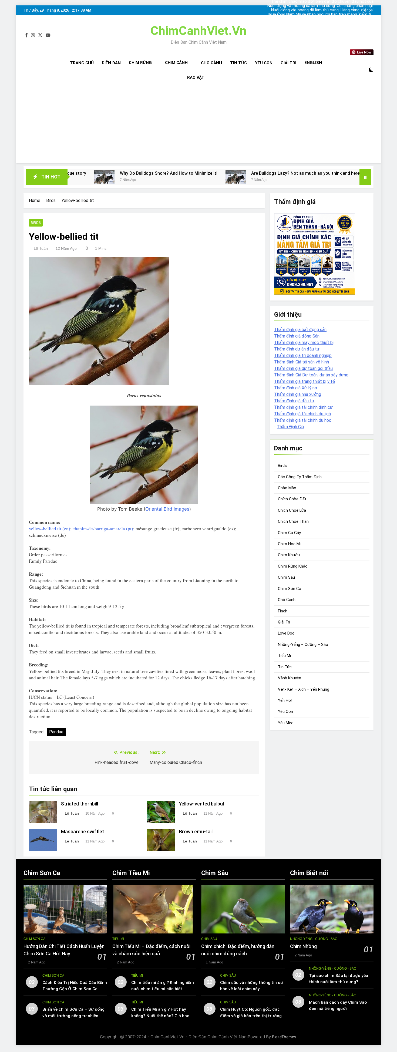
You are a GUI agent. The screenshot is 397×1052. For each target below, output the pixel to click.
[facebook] (26, 35)
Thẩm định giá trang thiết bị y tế (304, 381)
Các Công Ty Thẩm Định (300, 476)
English (313, 62)
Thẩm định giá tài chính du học (302, 420)
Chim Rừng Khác (292, 566)
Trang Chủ (82, 62)
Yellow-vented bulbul (201, 804)
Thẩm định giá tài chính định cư (303, 407)
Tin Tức (238, 62)
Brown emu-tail (196, 831)
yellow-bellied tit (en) (49, 528)
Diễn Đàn (111, 62)
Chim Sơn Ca (289, 588)
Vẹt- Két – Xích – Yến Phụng (303, 689)
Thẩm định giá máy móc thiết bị (304, 342)
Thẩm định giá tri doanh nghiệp (303, 355)
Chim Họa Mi (289, 543)
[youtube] (48, 35)
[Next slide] (370, 10)
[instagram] (32, 35)
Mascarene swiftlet (82, 831)
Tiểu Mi (284, 655)
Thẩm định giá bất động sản (300, 329)
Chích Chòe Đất (292, 499)
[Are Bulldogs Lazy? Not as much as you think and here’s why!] (172, 177)
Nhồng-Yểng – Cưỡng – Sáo (303, 644)
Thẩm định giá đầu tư (294, 400)
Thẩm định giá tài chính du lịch (302, 413)
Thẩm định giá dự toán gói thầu (303, 368)
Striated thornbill (79, 804)
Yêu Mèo (286, 722)
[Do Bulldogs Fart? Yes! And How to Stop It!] (327, 177)
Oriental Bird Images (167, 509)
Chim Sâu (286, 577)
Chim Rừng (140, 62)
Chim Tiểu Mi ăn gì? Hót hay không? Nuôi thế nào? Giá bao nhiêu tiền (160, 1015)
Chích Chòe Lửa (292, 510)
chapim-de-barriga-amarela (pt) (103, 528)
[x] (40, 35)
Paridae (56, 731)
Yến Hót (285, 700)
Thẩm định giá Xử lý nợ (295, 387)
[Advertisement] (198, 125)
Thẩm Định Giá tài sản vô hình (301, 362)
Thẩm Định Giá (290, 426)
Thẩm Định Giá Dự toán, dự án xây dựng (311, 374)
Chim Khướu (289, 554)
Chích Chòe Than (293, 521)
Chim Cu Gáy (289, 532)
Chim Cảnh (176, 62)
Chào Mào (287, 487)
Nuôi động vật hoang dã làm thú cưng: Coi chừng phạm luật (330, 19)
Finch (282, 610)
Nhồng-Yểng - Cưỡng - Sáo (313, 939)
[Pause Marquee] (365, 177)
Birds (36, 223)
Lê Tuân (41, 248)
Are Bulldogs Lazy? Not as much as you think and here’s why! (248, 173)
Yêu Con (263, 62)
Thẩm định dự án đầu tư (296, 349)
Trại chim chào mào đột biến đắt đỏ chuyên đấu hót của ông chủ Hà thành (330, 14)
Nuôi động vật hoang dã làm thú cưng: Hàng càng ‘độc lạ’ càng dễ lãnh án (329, 6)
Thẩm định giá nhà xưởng (297, 394)
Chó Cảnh (211, 62)
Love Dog (286, 633)
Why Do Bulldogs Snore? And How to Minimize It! (105, 173)
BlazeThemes (284, 1036)
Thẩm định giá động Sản (296, 336)
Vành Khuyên (289, 678)
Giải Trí (288, 62)
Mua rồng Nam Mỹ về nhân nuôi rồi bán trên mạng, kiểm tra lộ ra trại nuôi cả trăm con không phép (329, 10)
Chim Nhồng (303, 946)
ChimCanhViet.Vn (198, 30)
